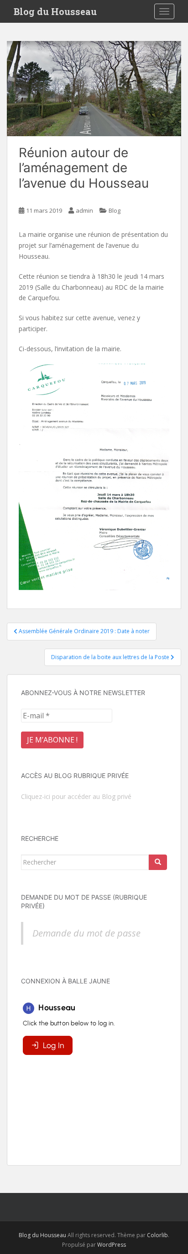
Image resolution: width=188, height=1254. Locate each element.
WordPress (111, 1245)
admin (84, 210)
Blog (114, 210)
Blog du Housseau (55, 11)
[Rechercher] (158, 862)
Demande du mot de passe (86, 933)
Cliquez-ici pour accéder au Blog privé (76, 796)
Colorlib (157, 1235)
